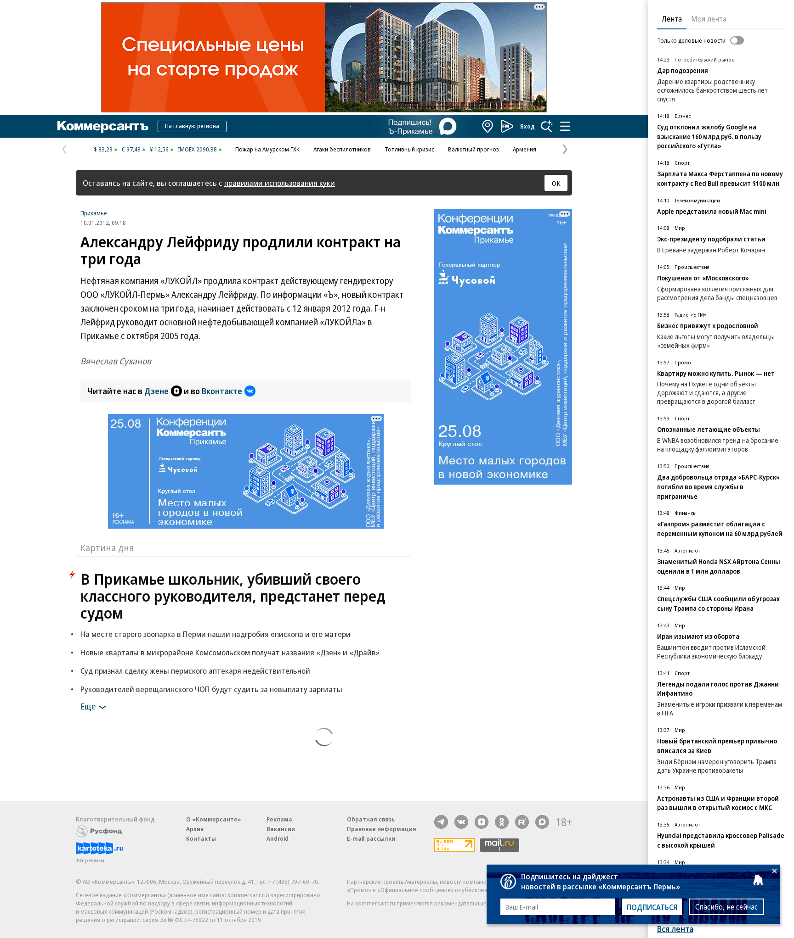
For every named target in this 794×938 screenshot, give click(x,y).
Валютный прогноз (473, 149)
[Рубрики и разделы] (565, 126)
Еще (88, 706)
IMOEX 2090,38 (197, 149)
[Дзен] (481, 822)
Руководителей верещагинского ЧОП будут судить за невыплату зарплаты (211, 689)
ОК (556, 183)
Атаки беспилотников (342, 149)
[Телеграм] (441, 822)
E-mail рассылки (371, 838)
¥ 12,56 (159, 149)
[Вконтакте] (461, 822)
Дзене (156, 390)
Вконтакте (222, 390)
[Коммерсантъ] (102, 126)
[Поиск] (547, 126)
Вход (527, 126)
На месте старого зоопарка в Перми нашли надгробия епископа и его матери (215, 634)
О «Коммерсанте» (213, 819)
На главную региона (192, 126)
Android (278, 838)
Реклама (279, 819)
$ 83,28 (103, 149)
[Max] (542, 822)
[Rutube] (522, 822)
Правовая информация (381, 829)
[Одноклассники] (502, 822)
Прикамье (93, 213)
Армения (524, 149)
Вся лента (675, 929)
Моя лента (708, 19)
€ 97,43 (131, 149)
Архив (195, 829)
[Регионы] (488, 126)
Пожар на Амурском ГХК (267, 149)
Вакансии (281, 829)
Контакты (201, 838)
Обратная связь (371, 819)
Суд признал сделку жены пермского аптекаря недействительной (195, 670)
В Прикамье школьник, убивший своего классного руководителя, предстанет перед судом (233, 596)
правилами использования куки (279, 183)
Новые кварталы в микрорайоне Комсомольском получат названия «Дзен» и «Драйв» (230, 652)
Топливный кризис (409, 149)
